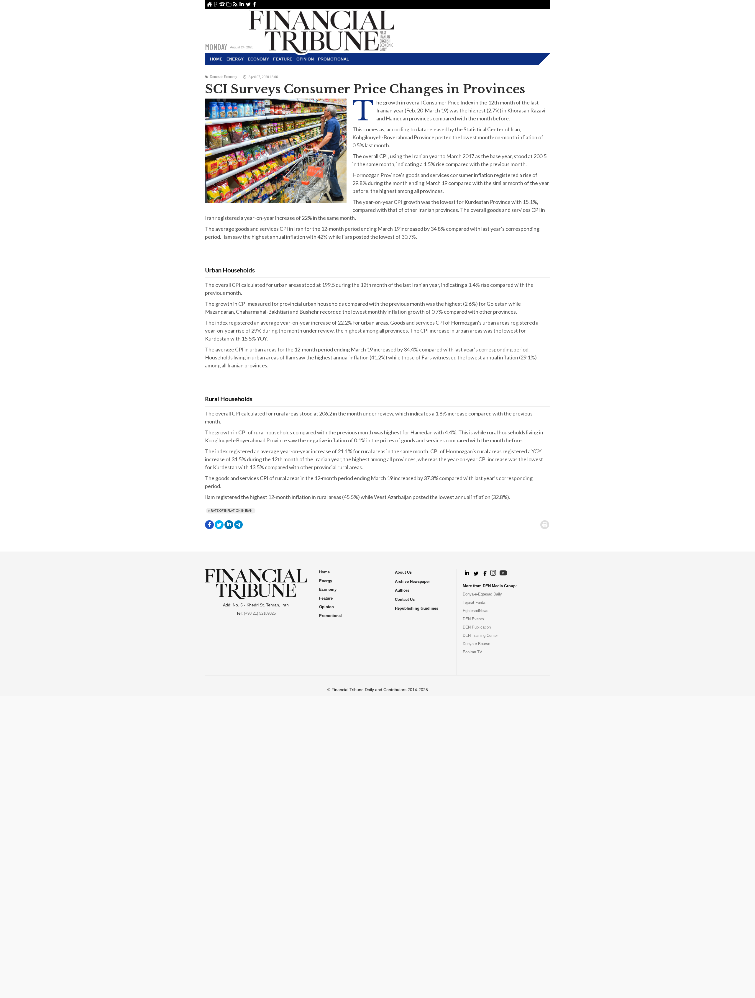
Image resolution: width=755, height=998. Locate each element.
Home (209, 4)
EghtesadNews (475, 610)
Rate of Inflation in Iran (231, 510)
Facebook (254, 4)
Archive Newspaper (412, 581)
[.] (467, 573)
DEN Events (473, 619)
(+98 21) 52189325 (260, 613)
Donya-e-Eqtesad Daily (482, 594)
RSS (235, 4)
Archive (228, 4)
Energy (235, 59)
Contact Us (222, 4)
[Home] (321, 31)
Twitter (248, 4)
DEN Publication (477, 627)
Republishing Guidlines (416, 608)
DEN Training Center (480, 635)
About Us (215, 4)
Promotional (333, 59)
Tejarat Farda (474, 602)
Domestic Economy (223, 77)
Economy (258, 59)
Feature (282, 59)
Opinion (305, 59)
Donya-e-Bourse (476, 644)
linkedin (241, 4)
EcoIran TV (472, 652)
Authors (402, 590)
